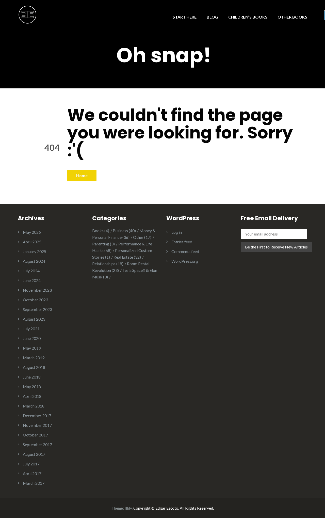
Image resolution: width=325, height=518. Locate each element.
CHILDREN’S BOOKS (247, 16)
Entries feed (181, 241)
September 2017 (37, 444)
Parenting (103, 243)
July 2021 (31, 328)
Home (82, 175)
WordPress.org (184, 261)
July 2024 (31, 270)
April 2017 (32, 473)
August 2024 (34, 261)
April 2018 (32, 396)
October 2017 (35, 434)
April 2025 (32, 241)
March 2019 (33, 357)
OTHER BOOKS (292, 16)
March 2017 (33, 483)
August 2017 (34, 454)
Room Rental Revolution (120, 267)
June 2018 (32, 376)
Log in (176, 232)
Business (124, 230)
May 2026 (32, 232)
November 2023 (37, 290)
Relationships (107, 263)
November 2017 (37, 425)
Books (100, 230)
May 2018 (32, 386)
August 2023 (34, 319)
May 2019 (32, 348)
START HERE (185, 16)
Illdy (128, 508)
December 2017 (37, 415)
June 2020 (32, 338)
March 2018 (33, 405)
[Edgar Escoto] (27, 14)
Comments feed (185, 251)
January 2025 (34, 251)
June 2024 (32, 280)
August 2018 (34, 367)
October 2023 (35, 299)
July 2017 (31, 463)
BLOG (212, 16)
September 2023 (37, 309)
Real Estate (127, 257)
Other (142, 237)
